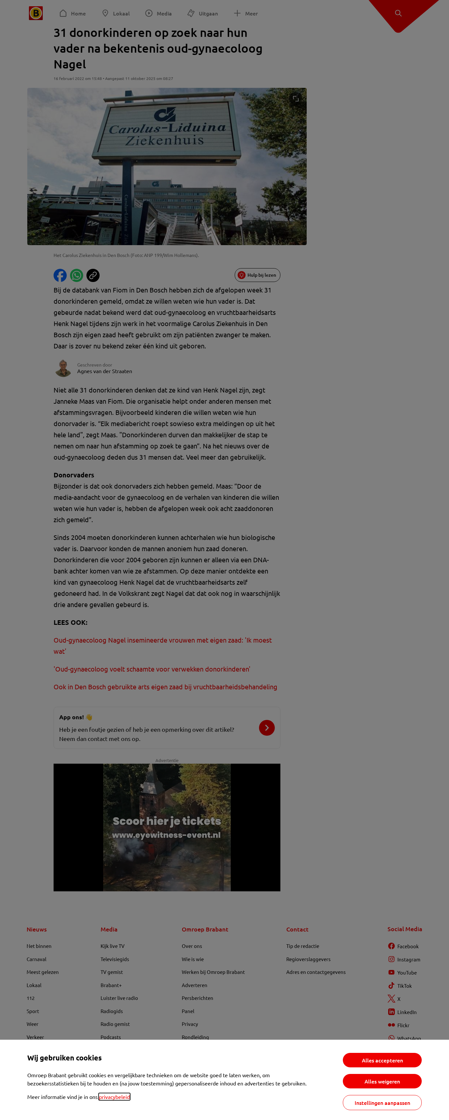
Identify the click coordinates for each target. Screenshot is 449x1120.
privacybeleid (114, 1096)
